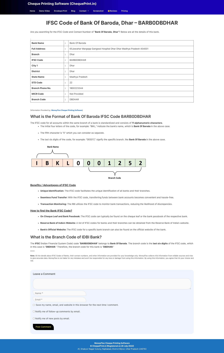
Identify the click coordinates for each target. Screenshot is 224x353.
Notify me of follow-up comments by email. (57, 311)
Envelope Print (60, 11)
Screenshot (98, 11)
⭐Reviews (112, 11)
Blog (73, 11)
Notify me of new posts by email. (52, 318)
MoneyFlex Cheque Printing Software (66, 110)
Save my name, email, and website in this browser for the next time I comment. (77, 305)
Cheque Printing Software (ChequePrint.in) (62, 4)
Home (32, 11)
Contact (82, 11)
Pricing (124, 11)
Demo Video (44, 11)
